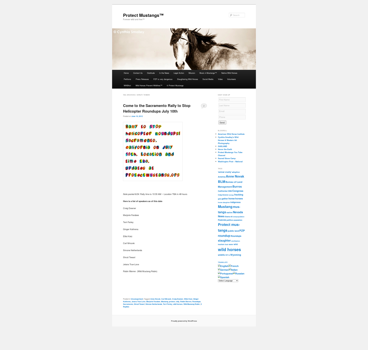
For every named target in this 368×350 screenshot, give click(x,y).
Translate (223, 262)
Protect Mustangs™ (143, 15)
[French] (234, 266)
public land (233, 230)
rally (177, 301)
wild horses (178, 304)
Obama (227, 216)
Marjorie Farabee (153, 301)
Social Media (208, 79)
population (238, 220)
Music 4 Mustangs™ (208, 73)
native (229, 212)
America (221, 176)
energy (231, 195)
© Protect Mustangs (175, 85)
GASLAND (222, 146)
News (221, 216)
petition (230, 220)
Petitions (127, 79)
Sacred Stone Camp (227, 158)
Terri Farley (167, 304)
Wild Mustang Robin (191, 304)
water (231, 244)
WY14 (227, 255)
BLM (221, 181)
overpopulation (238, 217)
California (222, 190)
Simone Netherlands (153, 304)
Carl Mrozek (166, 299)
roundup (224, 235)
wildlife (221, 254)
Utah (226, 244)
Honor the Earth (225, 149)
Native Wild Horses (229, 73)
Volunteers (231, 79)
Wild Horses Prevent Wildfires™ (149, 85)
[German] (223, 270)
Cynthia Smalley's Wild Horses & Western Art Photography (228, 140)
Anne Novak (155, 299)
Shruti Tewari (139, 304)
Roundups (196, 301)
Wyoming (235, 254)
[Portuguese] (225, 273)
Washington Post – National (230, 161)
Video (220, 79)
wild (236, 244)
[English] (223, 266)
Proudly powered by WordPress (184, 321)
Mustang (164, 301)
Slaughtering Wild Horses (187, 79)
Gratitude (151, 73)
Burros (237, 186)
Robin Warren (185, 301)
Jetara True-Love (138, 301)
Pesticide (222, 220)
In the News (164, 73)
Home (126, 73)
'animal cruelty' (224, 172)
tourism (221, 244)
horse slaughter (224, 202)
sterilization (235, 241)
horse (231, 198)
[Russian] (238, 273)
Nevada (238, 212)
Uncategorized (137, 299)
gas (219, 198)
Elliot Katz (188, 299)
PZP (242, 231)
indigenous (235, 202)
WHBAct (127, 85)
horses (239, 198)
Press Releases (142, 79)
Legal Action (179, 73)
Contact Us (138, 73)
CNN (230, 191)
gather (225, 198)
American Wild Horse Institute (231, 134)
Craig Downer (177, 299)
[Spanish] (223, 277)
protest (172, 301)
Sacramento (128, 304)
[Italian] (233, 270)
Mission (192, 73)
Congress (237, 190)
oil (231, 216)
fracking (238, 194)
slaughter (224, 240)
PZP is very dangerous (162, 79)
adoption (236, 172)
